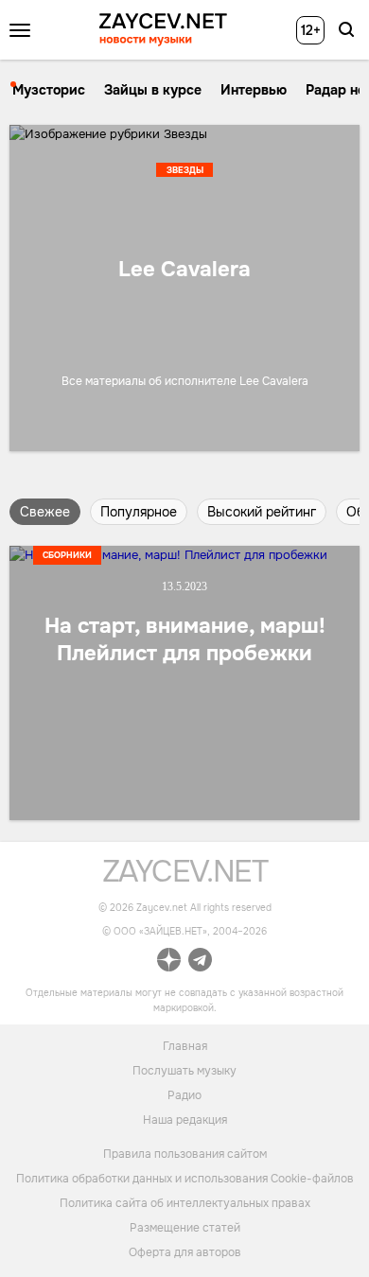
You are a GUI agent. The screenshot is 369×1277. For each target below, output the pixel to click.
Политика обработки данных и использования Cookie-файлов (185, 1178)
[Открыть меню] (19, 30)
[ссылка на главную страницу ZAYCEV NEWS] (163, 29)
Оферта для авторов (185, 1252)
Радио (184, 1094)
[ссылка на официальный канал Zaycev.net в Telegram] (200, 962)
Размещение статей (185, 1227)
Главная (185, 1045)
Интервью (253, 89)
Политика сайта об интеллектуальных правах (185, 1203)
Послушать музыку (184, 1069)
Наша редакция (185, 1119)
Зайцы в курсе (153, 89)
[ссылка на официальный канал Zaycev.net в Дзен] (169, 962)
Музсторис (48, 89)
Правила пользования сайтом (185, 1154)
